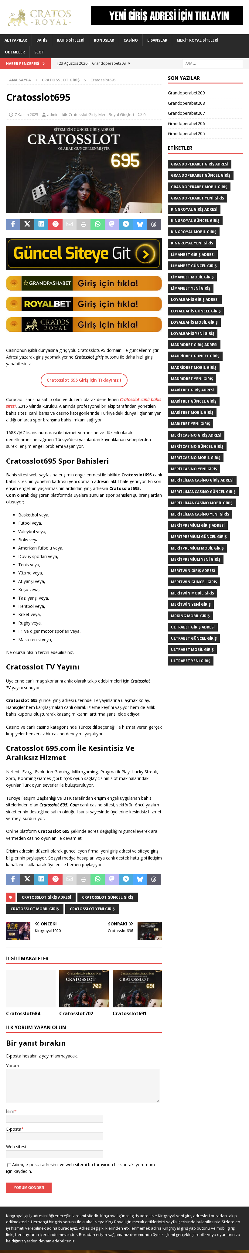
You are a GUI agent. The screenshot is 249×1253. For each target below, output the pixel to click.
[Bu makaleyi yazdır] (83, 224)
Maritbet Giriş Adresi (192, 390)
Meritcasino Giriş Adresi (196, 435)
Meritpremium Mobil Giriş (197, 548)
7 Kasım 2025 (26, 114)
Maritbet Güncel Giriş (194, 401)
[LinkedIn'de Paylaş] (41, 224)
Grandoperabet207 (186, 113)
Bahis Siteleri (70, 40)
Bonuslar (104, 40)
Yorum (12, 1065)
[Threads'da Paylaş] (154, 224)
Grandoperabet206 (186, 123)
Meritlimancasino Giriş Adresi (202, 480)
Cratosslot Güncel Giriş (107, 897)
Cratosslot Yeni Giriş (92, 908)
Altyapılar (16, 40)
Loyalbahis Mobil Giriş (194, 322)
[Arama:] (212, 63)
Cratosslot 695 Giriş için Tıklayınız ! (84, 380)
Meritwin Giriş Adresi (193, 570)
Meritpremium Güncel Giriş (199, 536)
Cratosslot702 (76, 1013)
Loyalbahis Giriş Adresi (195, 299)
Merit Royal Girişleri (116, 114)
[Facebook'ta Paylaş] (13, 224)
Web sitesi (16, 1146)
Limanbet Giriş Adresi (193, 254)
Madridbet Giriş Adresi (194, 344)
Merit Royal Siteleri (197, 40)
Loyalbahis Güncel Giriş (196, 311)
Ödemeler (15, 52)
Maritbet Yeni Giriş (190, 423)
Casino (131, 40)
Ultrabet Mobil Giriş (192, 649)
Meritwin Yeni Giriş (191, 604)
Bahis (41, 40)
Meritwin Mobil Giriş (192, 593)
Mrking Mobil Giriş (190, 615)
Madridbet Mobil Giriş (194, 367)
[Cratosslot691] (137, 988)
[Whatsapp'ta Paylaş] (97, 224)
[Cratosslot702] (84, 988)
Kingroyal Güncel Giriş (195, 220)
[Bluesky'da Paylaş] (140, 224)
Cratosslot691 (130, 1013)
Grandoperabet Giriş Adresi (199, 164)
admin (53, 114)
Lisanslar (157, 40)
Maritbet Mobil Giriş (192, 412)
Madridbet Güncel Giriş (195, 356)
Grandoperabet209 (186, 93)
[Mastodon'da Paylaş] (112, 224)
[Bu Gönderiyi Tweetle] (27, 224)
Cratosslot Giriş (83, 114)
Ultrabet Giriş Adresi (193, 627)
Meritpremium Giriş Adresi (198, 525)
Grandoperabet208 (186, 103)
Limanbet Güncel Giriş (194, 265)
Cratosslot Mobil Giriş (35, 908)
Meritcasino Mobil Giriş (195, 457)
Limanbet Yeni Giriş (190, 288)
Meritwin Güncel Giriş (194, 581)
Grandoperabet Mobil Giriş (199, 186)
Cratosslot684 (23, 1013)
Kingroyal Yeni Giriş (192, 243)
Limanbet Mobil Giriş (192, 277)
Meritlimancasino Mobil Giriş (202, 503)
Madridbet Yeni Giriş (192, 378)
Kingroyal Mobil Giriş (194, 231)
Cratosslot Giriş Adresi (46, 897)
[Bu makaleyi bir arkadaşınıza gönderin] (70, 224)
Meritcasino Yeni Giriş (194, 469)
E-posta (13, 1129)
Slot (39, 52)
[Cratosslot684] (31, 988)
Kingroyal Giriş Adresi (194, 209)
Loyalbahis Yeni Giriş (192, 333)
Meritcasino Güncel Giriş (197, 446)
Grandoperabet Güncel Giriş (200, 175)
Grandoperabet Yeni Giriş (197, 198)
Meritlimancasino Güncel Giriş (203, 491)
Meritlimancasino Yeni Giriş (200, 514)
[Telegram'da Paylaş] (126, 224)
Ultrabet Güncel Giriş (194, 638)
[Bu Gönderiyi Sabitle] (55, 224)
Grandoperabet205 (186, 133)
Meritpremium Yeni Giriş (195, 559)
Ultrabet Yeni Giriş (190, 660)
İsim (10, 1111)
